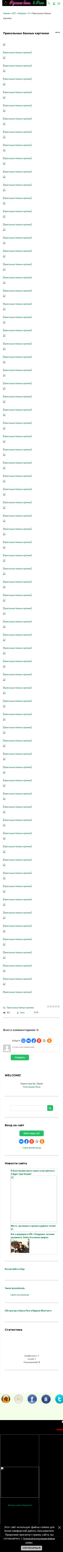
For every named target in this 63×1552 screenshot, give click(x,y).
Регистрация (29, 1087)
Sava (22, 1012)
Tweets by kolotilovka (15, 1288)
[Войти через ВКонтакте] (28, 1040)
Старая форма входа (31, 1147)
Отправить (20, 1057)
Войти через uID (32, 1133)
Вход (38, 1087)
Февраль (22, 13)
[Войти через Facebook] (33, 1040)
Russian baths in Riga (15, 1269)
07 (29, 13)
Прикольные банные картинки (17, 52)
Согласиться (31, 1548)
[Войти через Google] (44, 1040)
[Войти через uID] (23, 1040)
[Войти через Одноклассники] (49, 1040)
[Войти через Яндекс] (39, 1040)
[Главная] (6, 1403)
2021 (14, 13)
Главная (6, 13)
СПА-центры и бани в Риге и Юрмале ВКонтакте (28, 1310)
